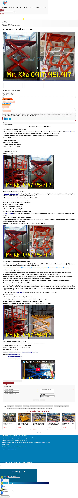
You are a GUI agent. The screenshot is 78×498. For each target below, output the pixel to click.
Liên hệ (45, 7)
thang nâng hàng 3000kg (58, 406)
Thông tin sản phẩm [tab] (8, 124)
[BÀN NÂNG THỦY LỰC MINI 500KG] (53, 417)
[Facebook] (5, 119)
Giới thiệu (11, 7)
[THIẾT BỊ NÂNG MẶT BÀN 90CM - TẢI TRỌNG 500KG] (9, 417)
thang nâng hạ (66, 406)
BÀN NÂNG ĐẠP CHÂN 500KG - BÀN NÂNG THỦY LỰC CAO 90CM (24, 425)
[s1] (5, 5)
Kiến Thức (38, 7)
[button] (24, 9)
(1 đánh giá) (7, 93)
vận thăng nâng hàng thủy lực (12, 408)
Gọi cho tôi (7, 111)
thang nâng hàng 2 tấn (41, 408)
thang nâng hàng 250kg (22, 408)
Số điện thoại (4, 476)
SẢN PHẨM (19, 7)
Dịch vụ (25, 7)
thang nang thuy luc (18, 406)
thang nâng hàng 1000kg (32, 408)
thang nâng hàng (40, 406)
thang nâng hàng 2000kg (48, 406)
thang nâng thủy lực (10, 406)
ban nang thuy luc (33, 406)
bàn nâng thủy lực (26, 406)
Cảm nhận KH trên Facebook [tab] (15, 380)
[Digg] (9, 119)
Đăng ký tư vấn (5, 480)
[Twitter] (7, 119)
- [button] (3, 97)
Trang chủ (4, 7)
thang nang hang (49, 408)
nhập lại (43, 400)
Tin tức (31, 7)
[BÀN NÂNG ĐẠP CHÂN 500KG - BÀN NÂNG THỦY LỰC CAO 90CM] (24, 417)
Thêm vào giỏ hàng (8, 99)
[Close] (0, 465)
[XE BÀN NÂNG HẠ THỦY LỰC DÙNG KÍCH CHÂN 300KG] (39, 417)
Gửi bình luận (36, 400)
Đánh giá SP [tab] (6, 380)
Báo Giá (2, 9)
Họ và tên (3, 474)
